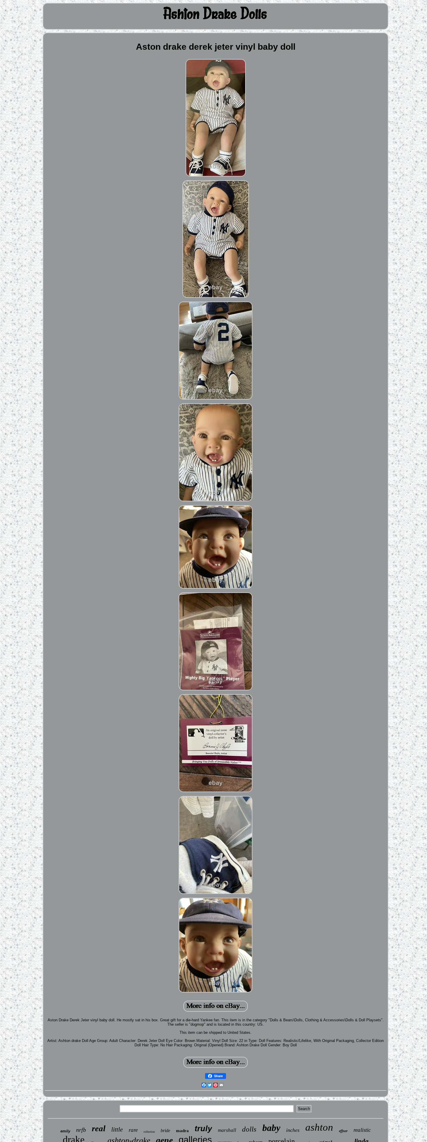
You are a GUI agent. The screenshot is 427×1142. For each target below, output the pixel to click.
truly (203, 1128)
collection (149, 1131)
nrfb (81, 1130)
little (117, 1129)
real (98, 1128)
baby (271, 1128)
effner (343, 1131)
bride (165, 1130)
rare (133, 1130)
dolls (249, 1129)
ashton (319, 1127)
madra (182, 1130)
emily (65, 1131)
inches (292, 1130)
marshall (227, 1130)
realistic (362, 1130)
